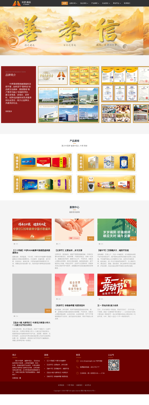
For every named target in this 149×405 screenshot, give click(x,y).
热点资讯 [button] (83, 3)
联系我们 (127, 3)
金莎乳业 (88, 385)
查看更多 (8, 111)
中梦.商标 (70, 385)
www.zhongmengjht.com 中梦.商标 (91, 361)
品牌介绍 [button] (72, 3)
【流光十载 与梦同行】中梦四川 (57, 372)
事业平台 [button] (116, 3)
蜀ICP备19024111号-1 (88, 391)
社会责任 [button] (105, 3)
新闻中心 (74, 207)
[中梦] (22, 3)
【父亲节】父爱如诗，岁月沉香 (57, 365)
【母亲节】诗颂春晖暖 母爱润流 (57, 376)
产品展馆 (74, 140)
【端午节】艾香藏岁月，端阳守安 (57, 368)
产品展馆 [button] (94, 3)
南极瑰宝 (79, 385)
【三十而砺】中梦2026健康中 (56, 361)
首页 (64, 3)
